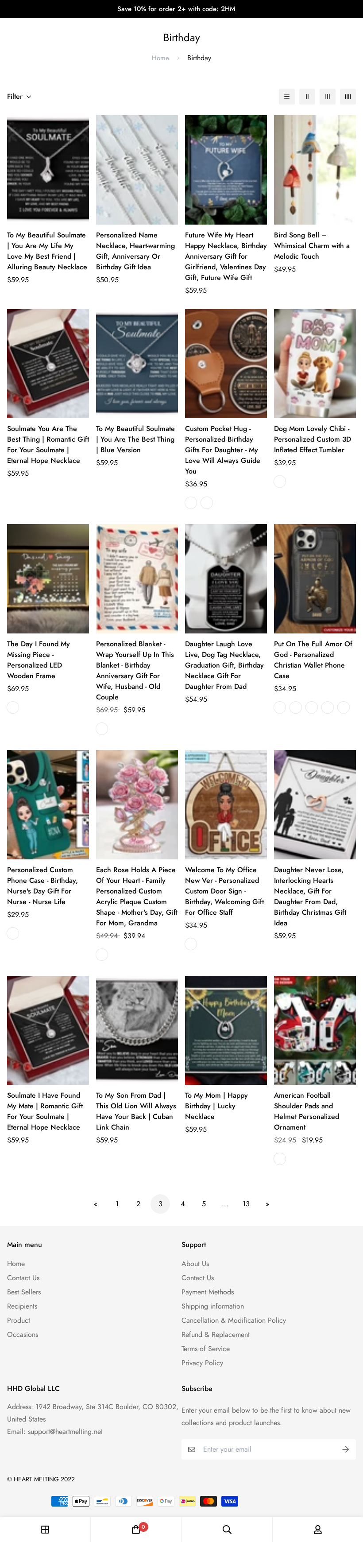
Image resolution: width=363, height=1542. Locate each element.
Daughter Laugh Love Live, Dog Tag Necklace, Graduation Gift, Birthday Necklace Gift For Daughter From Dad (224, 665)
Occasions (22, 1334)
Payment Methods (208, 1292)
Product (18, 1320)
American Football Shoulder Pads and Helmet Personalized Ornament (306, 1111)
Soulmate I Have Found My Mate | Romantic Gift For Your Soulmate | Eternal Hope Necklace (45, 1111)
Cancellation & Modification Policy (234, 1320)
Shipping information (213, 1306)
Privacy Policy (202, 1363)
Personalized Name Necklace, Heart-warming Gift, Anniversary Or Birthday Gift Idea (135, 251)
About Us (195, 1263)
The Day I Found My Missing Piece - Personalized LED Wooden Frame (38, 660)
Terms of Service (206, 1349)
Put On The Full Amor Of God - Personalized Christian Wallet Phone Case (313, 660)
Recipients (22, 1306)
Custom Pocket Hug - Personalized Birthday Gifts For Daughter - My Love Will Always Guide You (222, 449)
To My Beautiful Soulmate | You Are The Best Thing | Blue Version (135, 439)
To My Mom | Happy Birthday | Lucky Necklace (216, 1106)
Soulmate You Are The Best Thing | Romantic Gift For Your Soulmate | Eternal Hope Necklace (48, 444)
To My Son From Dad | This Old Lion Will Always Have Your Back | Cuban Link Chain (136, 1111)
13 (246, 1204)
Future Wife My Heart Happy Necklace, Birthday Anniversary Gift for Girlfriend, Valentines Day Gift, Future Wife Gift (226, 256)
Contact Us (23, 1278)
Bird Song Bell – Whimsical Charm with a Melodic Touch (312, 245)
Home (160, 58)
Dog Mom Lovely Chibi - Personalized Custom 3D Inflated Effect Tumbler (312, 439)
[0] (135, 1529)
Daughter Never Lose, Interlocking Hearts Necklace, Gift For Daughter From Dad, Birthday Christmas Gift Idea (310, 896)
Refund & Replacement (216, 1334)
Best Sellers (24, 1292)
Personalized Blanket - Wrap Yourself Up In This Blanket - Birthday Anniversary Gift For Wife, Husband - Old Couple (135, 670)
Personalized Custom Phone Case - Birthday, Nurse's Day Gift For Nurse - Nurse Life (42, 886)
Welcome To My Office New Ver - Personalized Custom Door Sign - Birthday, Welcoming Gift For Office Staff (224, 891)
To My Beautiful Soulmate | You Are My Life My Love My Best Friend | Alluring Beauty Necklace (47, 251)
